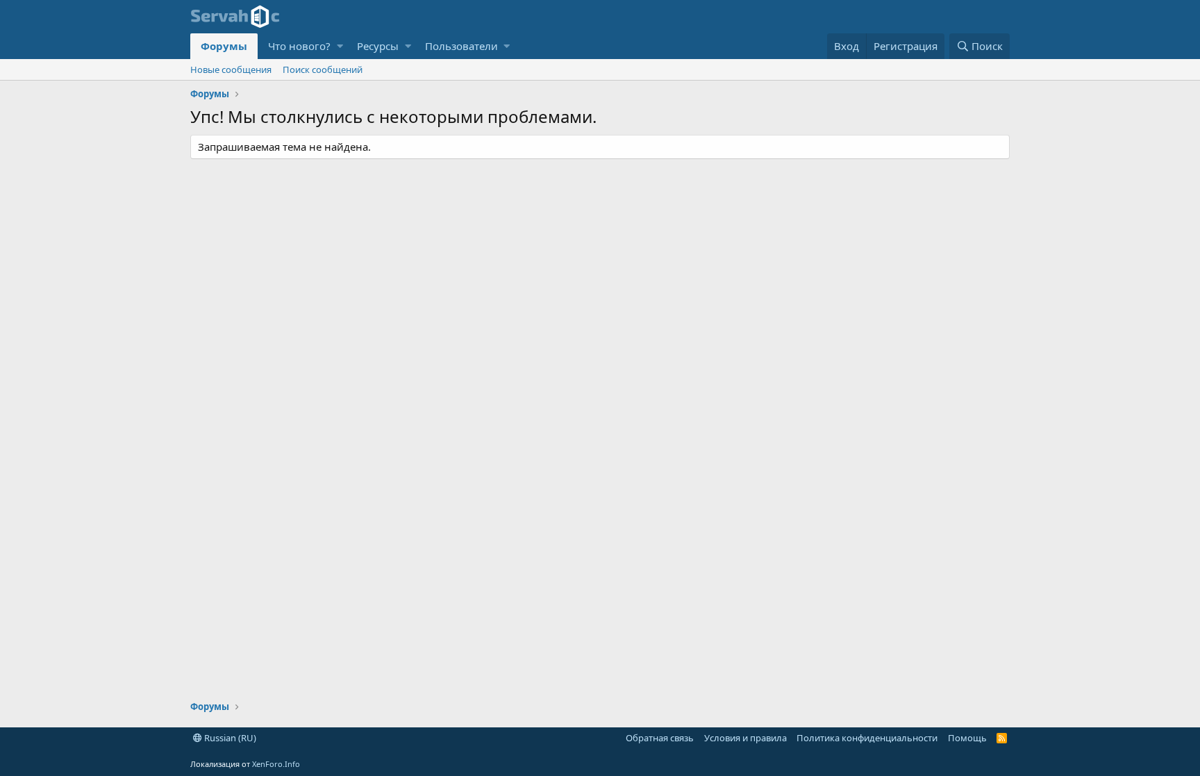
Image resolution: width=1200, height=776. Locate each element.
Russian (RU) (229, 738)
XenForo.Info (276, 764)
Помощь (967, 738)
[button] (340, 46)
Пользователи (461, 46)
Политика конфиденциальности (867, 738)
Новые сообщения (231, 69)
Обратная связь (660, 738)
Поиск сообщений (322, 69)
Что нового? (299, 46)
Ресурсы (378, 46)
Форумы (224, 46)
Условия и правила (745, 738)
